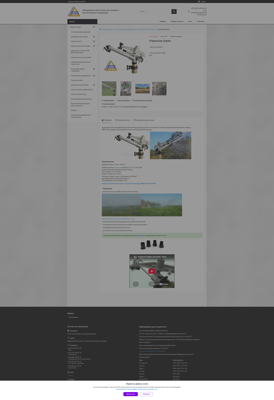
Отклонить (146, 394)
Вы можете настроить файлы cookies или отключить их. (136, 389)
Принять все (130, 394)
